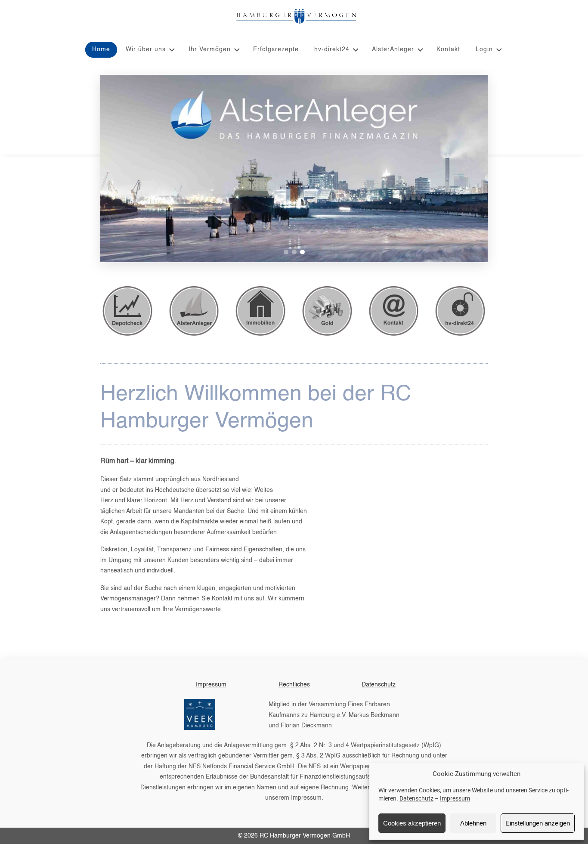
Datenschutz (416, 798)
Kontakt (448, 49)
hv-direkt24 (332, 49)
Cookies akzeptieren (412, 823)
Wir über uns (146, 49)
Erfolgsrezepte (276, 49)
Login (484, 49)
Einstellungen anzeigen (537, 823)
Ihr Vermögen (210, 49)
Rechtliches (294, 685)
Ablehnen (473, 823)
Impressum (455, 798)
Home (101, 49)
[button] (286, 252)
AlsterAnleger (393, 49)
